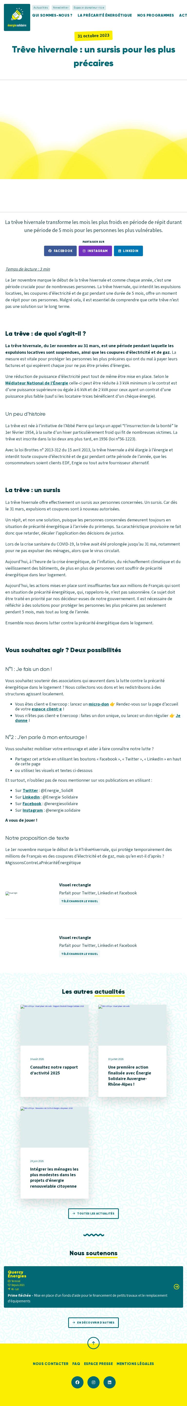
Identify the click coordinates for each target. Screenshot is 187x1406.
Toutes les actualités (95, 1213)
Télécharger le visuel (79, 901)
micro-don (99, 704)
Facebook (63, 251)
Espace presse (98, 1363)
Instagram (98, 251)
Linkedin (131, 251)
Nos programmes (155, 15)
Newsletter (60, 7)
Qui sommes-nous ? (52, 15)
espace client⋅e (47, 709)
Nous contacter (51, 1363)
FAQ (76, 1363)
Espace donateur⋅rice (89, 7)
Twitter (30, 790)
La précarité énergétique (105, 15)
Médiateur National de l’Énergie (36, 383)
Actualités (41, 7)
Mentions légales (135, 1363)
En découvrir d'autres (95, 1322)
